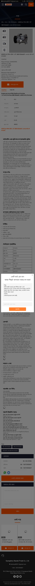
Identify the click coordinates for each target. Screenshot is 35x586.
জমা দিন (17, 309)
